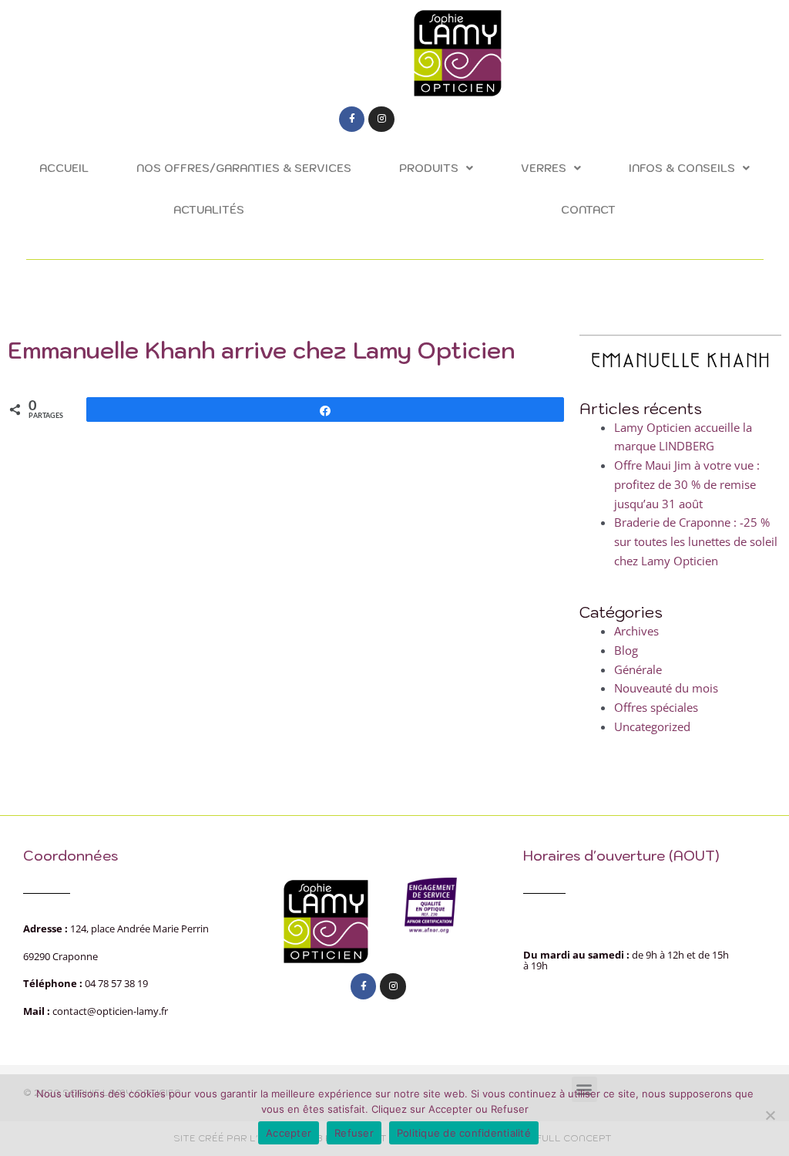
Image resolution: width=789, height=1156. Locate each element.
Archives (636, 631)
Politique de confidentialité (464, 1133)
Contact (588, 210)
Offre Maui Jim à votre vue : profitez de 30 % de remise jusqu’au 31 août (687, 484)
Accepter (288, 1133)
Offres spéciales (656, 707)
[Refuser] (769, 1115)
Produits (428, 168)
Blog (626, 650)
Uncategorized (652, 726)
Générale (638, 669)
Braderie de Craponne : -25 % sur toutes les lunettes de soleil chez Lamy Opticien (695, 541)
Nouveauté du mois (666, 688)
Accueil (64, 168)
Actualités (208, 210)
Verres (543, 168)
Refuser (354, 1133)
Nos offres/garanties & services (243, 168)
